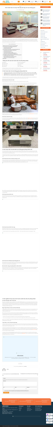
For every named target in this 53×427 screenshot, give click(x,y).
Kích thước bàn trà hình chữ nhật (8, 47)
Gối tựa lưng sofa (29, 409)
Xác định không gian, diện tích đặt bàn (9, 55)
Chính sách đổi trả (37, 408)
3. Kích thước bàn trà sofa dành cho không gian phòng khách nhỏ (11, 49)
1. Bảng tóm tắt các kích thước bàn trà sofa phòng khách (10, 45)
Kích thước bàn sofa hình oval (7, 51)
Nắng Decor (24, 333)
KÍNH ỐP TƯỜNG (43, 47)
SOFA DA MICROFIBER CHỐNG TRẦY (45, 40)
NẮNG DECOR (4, 58)
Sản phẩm (20, 4)
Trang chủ (12, 4)
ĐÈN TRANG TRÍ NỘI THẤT (44, 45)
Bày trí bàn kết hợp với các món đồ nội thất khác (10, 56)
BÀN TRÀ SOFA (43, 44)
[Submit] (19, 1)
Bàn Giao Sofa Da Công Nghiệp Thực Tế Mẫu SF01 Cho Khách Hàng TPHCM (46, 21)
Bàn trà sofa (29, 410)
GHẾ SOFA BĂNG (43, 33)
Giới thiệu (16, 4)
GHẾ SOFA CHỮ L (43, 36)
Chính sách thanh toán (38, 407)
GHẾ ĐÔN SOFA (43, 41)
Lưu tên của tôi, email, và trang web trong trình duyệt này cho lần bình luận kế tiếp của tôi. (16, 390)
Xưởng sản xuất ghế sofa (27, 4)
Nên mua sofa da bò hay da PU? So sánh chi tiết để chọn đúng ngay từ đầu (46, 10)
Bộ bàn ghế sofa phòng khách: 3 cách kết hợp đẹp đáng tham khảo (46, 17)
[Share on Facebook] (18, 363)
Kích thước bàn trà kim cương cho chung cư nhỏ (10, 50)
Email (16, 387)
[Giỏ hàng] (50, 1)
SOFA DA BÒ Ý (42, 30)
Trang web (28, 387)
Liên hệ (41, 4)
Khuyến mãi (37, 4)
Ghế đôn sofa (29, 408)
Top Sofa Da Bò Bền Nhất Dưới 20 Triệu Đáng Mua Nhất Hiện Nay (46, 14)
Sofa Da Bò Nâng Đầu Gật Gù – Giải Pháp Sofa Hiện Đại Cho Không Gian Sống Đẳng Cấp (46, 24)
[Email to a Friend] (21, 363)
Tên (4, 387)
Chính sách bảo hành (38, 410)
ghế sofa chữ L (32, 113)
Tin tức (33, 4)
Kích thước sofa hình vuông (7, 48)
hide (14, 44)
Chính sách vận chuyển (38, 409)
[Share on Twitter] (20, 363)
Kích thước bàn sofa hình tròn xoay (8, 52)
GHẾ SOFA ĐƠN (43, 34)
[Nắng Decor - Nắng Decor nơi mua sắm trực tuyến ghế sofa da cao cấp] (6, 2)
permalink (25, 366)
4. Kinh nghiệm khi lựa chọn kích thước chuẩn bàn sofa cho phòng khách (12, 54)
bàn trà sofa (34, 329)
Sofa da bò (28, 407)
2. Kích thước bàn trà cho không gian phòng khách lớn (10, 46)
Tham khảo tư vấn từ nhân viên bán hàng (9, 57)
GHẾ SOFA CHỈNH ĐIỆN (44, 37)
